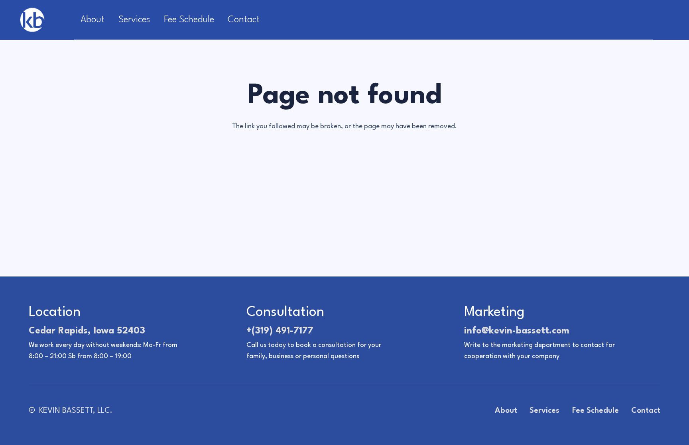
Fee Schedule (595, 411)
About (506, 411)
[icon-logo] (32, 20)
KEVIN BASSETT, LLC (74, 411)
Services (544, 411)
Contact (645, 411)
